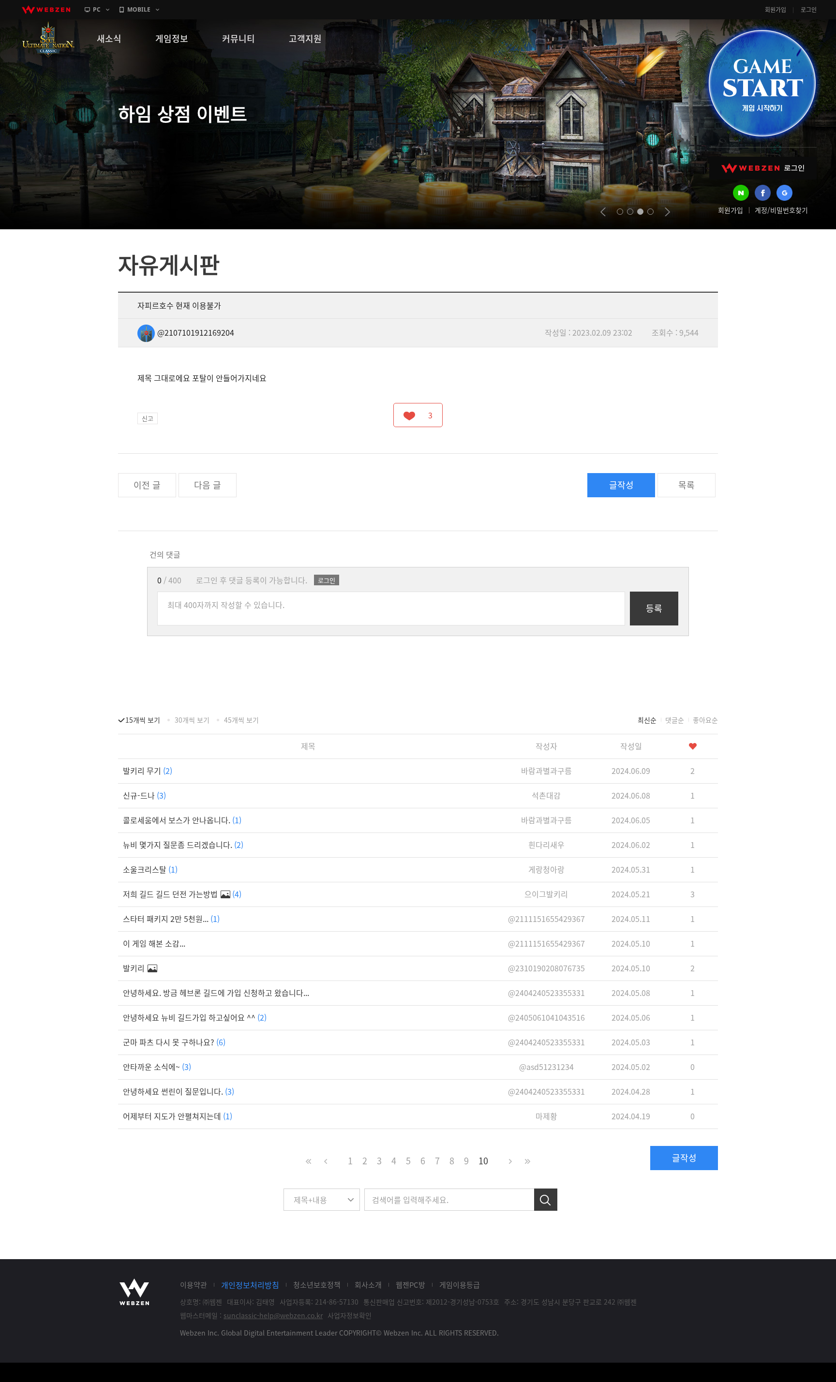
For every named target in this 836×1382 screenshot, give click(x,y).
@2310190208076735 (546, 968)
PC (97, 9)
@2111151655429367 (546, 918)
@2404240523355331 (546, 992)
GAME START (762, 83)
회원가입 (775, 9)
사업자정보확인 (350, 1315)
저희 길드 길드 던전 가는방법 (182, 894)
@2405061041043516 (546, 1017)
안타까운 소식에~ (157, 1066)
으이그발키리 (546, 894)
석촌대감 (546, 795)
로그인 (809, 9)
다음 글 (207, 484)
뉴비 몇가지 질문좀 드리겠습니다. (183, 844)
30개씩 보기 (192, 720)
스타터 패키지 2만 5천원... (171, 918)
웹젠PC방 (410, 1284)
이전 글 (147, 484)
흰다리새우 (546, 844)
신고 (147, 418)
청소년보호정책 (317, 1284)
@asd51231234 (546, 1066)
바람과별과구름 (546, 770)
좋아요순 (705, 720)
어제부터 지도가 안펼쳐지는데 (177, 1116)
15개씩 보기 (142, 720)
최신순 (647, 720)
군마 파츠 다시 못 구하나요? (174, 1042)
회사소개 (368, 1284)
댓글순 (674, 720)
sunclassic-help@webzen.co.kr (273, 1315)
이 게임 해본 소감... (154, 943)
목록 (686, 484)
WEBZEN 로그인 (763, 168)
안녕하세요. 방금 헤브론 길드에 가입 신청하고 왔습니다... (216, 992)
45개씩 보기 (241, 720)
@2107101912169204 (195, 332)
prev (603, 212)
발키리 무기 (147, 770)
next (667, 212)
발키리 (135, 968)
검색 (545, 1200)
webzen (46, 9)
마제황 (546, 1116)
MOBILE (138, 9)
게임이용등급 (459, 1284)
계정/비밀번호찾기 (781, 210)
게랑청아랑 (546, 869)
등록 (654, 608)
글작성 (621, 484)
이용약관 (193, 1284)
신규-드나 (144, 795)
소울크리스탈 (150, 869)
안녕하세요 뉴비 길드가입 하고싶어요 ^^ (195, 1017)
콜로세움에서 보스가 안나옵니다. (182, 820)
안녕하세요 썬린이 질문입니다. (178, 1091)
